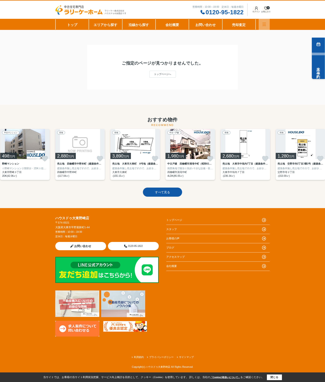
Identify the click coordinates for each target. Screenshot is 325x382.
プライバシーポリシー (161, 357)
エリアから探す (105, 25)
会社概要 (172, 25)
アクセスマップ (175, 256)
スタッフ (171, 229)
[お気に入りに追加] (45, 158)
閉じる (274, 377)
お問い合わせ (205, 25)
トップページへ (162, 74)
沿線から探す (139, 25)
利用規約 (139, 357)
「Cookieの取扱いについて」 (225, 377)
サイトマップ (186, 357)
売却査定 (239, 25)
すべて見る (162, 192)
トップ (72, 25)
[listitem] (80, 154)
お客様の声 (172, 238)
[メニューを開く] (264, 24)
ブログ (170, 247)
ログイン (256, 12)
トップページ (174, 219)
